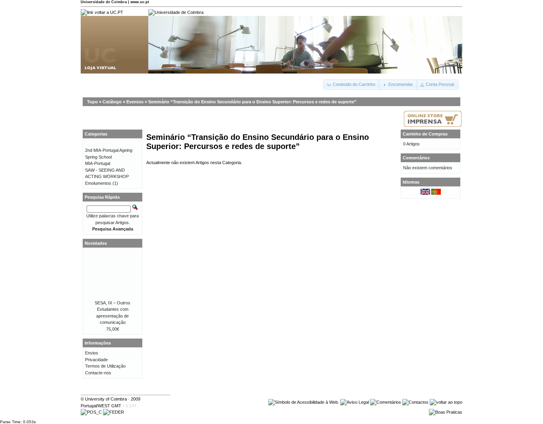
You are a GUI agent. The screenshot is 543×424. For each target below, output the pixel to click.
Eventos (135, 101)
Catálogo (112, 101)
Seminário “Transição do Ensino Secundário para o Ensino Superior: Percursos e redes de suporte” (252, 101)
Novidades (96, 243)
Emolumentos (98, 183)
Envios (91, 352)
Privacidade (96, 359)
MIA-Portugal (97, 163)
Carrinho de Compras (425, 134)
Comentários (416, 157)
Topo (92, 101)
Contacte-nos (98, 372)
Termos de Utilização (105, 366)
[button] (351, 84)
